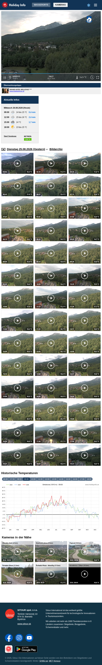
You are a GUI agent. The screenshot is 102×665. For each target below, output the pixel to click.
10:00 (33, 479)
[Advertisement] (71, 119)
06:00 (5, 479)
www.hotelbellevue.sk (17, 91)
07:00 (12, 479)
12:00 (47, 479)
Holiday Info (11, 3)
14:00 (61, 479)
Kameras (60, 5)
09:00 (26, 479)
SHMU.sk (43, 661)
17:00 (82, 479)
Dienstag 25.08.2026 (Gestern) (26, 149)
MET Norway (54, 661)
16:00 (75, 479)
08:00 (19, 479)
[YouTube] (29, 638)
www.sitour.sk (24, 624)
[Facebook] (9, 638)
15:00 (68, 479)
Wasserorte (41, 5)
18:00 (89, 479)
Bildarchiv (56, 149)
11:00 (40, 479)
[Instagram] (19, 638)
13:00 (54, 479)
